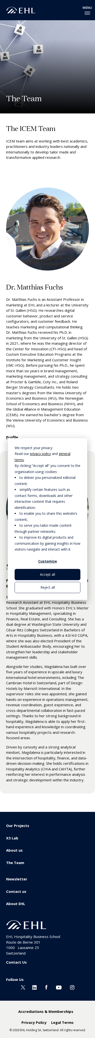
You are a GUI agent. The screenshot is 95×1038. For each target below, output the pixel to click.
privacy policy (40, 453)
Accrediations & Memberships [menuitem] (45, 1011)
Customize (47, 561)
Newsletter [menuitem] (16, 879)
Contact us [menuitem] (16, 891)
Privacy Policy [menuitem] (34, 1022)
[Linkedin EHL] (34, 986)
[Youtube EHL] (59, 986)
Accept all (47, 574)
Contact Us (16, 962)
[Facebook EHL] (46, 986)
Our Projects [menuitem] (17, 825)
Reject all (47, 587)
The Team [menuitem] (15, 862)
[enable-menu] (87, 13)
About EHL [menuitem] (15, 903)
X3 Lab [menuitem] (12, 838)
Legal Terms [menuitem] (62, 1022)
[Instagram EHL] (72, 986)
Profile (12, 437)
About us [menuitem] (14, 850)
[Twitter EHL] (23, 986)
